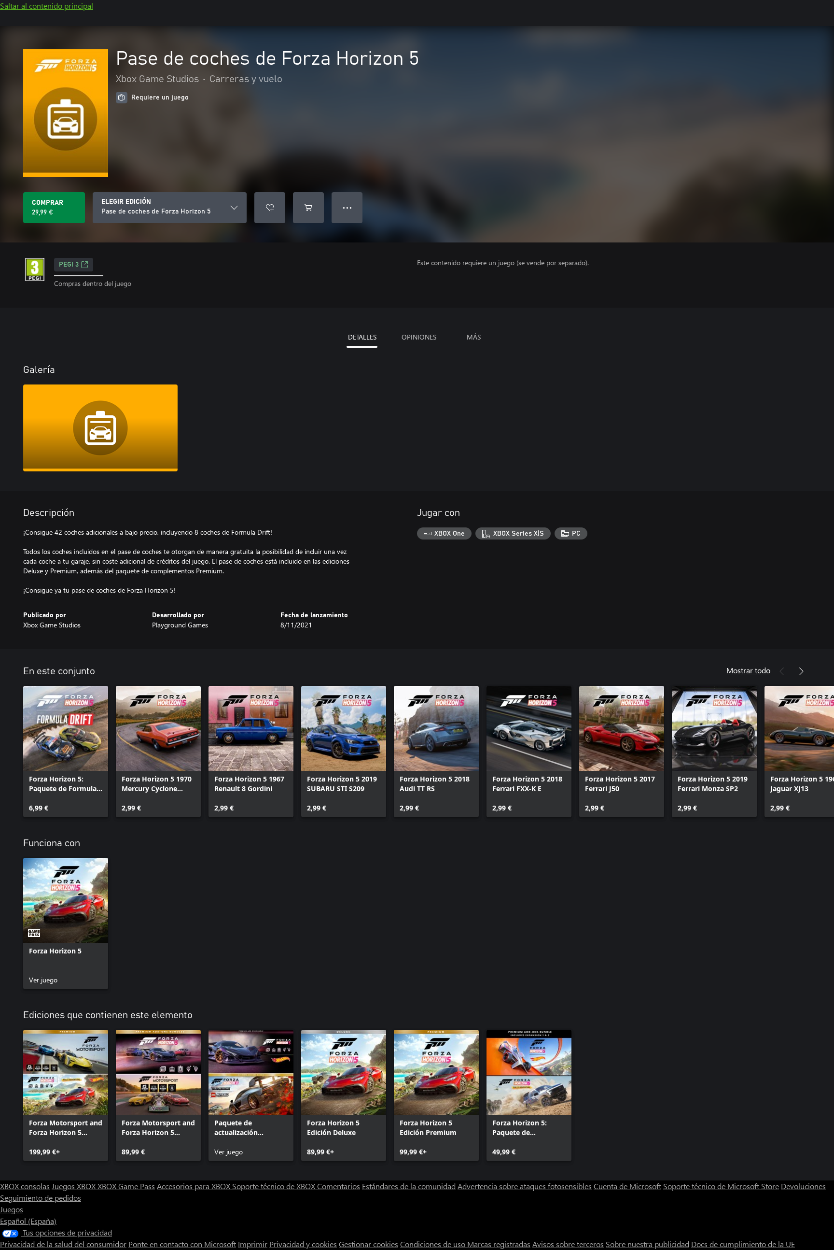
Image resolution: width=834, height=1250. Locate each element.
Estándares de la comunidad (409, 1186)
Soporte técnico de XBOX (274, 1186)
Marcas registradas (498, 1244)
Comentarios (338, 1186)
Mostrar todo (748, 670)
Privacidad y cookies (303, 1244)
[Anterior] (782, 671)
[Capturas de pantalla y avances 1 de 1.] (100, 427)
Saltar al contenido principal (46, 5)
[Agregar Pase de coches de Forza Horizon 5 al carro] (308, 207)
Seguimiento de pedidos (40, 1198)
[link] (65, 751)
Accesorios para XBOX (194, 1186)
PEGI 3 (69, 264)
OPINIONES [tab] (419, 336)
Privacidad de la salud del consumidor (63, 1244)
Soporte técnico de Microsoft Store (721, 1186)
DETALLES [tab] (362, 336)
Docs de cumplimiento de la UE (743, 1244)
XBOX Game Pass (126, 1186)
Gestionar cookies (368, 1244)
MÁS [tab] (474, 336)
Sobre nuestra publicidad (647, 1244)
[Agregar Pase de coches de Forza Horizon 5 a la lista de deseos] (269, 207)
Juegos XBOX (74, 1186)
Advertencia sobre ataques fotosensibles (525, 1186)
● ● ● (347, 207)
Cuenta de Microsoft (627, 1186)
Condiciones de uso (433, 1244)
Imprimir (252, 1244)
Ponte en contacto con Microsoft (182, 1244)
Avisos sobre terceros (568, 1244)
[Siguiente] (801, 671)
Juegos (11, 1209)
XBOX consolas (25, 1186)
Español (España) (28, 1221)
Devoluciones (803, 1186)
